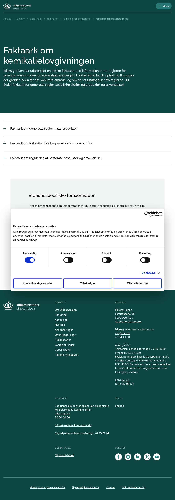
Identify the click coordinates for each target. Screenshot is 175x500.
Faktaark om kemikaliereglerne (112, 18)
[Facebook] (118, 456)
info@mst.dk (62, 413)
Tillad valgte (87, 283)
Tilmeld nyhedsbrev (67, 354)
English (119, 405)
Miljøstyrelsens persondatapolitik (47, 487)
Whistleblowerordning (133, 487)
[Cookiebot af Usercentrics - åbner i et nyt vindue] (147, 214)
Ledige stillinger (64, 344)
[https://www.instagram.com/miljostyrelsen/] (128, 456)
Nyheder (60, 324)
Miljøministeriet (64, 455)
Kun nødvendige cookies (37, 283)
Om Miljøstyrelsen (66, 309)
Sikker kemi (36, 18)
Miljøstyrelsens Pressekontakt (73, 425)
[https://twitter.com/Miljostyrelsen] (147, 456)
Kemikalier (52, 18)
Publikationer (63, 339)
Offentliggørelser (65, 334)
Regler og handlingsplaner (77, 18)
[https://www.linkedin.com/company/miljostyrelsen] (137, 456)
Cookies (110, 487)
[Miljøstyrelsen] (17, 6)
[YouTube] (156, 456)
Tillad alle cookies (137, 283)
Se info (126, 380)
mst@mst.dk (122, 333)
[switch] (68, 260)
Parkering (61, 314)
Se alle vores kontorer (128, 321)
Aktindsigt (61, 319)
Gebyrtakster (63, 349)
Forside (7, 18)
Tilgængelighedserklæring (86, 487)
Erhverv (20, 18)
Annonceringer (64, 330)
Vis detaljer (148, 272)
